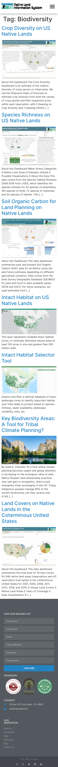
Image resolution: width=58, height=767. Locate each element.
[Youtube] (41, 764)
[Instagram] (23, 764)
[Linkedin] (35, 764)
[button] (52, 6)
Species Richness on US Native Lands (26, 118)
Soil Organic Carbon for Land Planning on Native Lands (29, 207)
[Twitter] (29, 764)
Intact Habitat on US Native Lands (25, 300)
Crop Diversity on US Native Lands (26, 31)
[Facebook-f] (17, 764)
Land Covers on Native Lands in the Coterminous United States (28, 512)
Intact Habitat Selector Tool (28, 358)
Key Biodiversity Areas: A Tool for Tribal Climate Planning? (28, 424)
